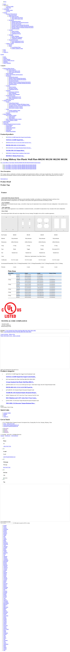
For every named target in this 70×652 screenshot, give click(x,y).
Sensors (10, 44)
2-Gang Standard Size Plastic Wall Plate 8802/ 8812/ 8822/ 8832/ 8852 (20, 330)
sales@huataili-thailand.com (9, 456)
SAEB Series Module (10, 127)
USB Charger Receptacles (17, 17)
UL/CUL (8, 11)
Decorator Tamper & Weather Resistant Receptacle (22, 27)
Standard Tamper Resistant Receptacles (19, 22)
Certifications (6, 9)
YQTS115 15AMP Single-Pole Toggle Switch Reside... (21, 376)
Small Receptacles (15, 28)
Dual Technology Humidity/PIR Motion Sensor (19, 104)
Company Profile (9, 6)
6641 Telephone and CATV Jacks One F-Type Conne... (21, 398)
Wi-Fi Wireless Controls (11, 115)
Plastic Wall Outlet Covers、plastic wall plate (10, 335)
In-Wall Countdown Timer (17, 48)
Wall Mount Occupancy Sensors (16, 106)
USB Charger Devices (13, 16)
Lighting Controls (10, 43)
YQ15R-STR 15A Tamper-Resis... (15, 150)
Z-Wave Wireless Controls (11, 120)
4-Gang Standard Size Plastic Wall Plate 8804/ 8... (20, 382)
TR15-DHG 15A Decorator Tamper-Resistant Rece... (20, 403)
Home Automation (7, 114)
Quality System (9, 10)
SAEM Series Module (11, 131)
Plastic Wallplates (15, 36)
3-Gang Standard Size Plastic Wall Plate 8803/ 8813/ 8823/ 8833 (17, 331)
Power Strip (5, 122)
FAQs (4, 51)
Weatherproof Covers (13, 39)
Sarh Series (8, 130)
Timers (10, 46)
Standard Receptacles (16, 21)
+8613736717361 (7, 446)
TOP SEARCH (14, 435)
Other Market (12, 117)
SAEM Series (9, 129)
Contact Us (5, 52)
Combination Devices (16, 33)
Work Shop (8, 7)
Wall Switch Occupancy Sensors (16, 108)
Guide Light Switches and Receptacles (14, 74)
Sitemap (2, 435)
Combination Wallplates (16, 38)
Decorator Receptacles (16, 23)
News (4, 49)
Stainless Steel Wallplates (16, 37)
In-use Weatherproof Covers (17, 41)
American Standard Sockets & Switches (12, 124)
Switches (11, 30)
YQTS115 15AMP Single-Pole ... (15, 140)
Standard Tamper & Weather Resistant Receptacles (22, 26)
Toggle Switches (15, 31)
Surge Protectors (9, 73)
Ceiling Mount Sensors (14, 103)
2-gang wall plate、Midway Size (8, 334)
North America (12, 116)
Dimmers (8, 112)
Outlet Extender (6, 121)
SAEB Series (9, 126)
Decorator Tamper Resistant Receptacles (20, 25)
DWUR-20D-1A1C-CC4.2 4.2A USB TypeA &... (19, 387)
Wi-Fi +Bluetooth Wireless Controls (13, 119)
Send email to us (4, 178)
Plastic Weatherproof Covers (17, 42)
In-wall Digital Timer (16, 47)
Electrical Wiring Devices (11, 13)
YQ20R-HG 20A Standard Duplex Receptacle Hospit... (21, 392)
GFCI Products (9, 125)
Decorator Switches (15, 32)
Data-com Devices (13, 15)
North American (6, 59)
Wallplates (11, 34)
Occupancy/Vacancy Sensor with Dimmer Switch (19, 105)
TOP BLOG (7, 435)
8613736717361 (6, 467)
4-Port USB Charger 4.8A (17, 18)
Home (4, 4)
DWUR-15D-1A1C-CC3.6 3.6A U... (16, 145)
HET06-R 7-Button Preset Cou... (15, 155)
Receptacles (11, 20)
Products (5, 12)
